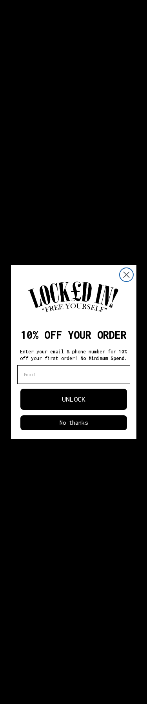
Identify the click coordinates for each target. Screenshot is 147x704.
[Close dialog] (126, 275)
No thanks (74, 422)
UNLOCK (73, 399)
